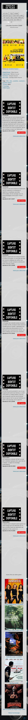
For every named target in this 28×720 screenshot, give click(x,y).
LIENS (4, 20)
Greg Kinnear (6, 74)
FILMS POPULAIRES (17, 15)
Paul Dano (5, 75)
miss (11, 81)
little (7, 81)
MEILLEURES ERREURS (17, 17)
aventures (22, 81)
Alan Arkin (6, 77)
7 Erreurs (5, 84)
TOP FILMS (6, 17)
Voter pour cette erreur (19, 136)
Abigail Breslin (7, 72)
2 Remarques (6, 88)
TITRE (11, 13)
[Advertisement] (14, 156)
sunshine (15, 81)
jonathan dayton (7, 82)
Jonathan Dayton (13, 69)
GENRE (16, 13)
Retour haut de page (14, 713)
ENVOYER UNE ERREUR (14, 20)
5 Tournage (6, 86)
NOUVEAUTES (7, 15)
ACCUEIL (5, 13)
